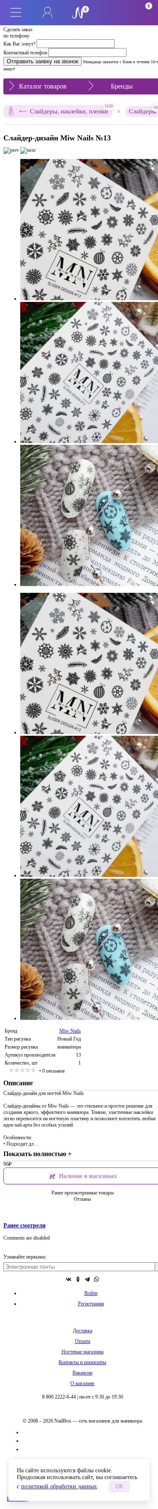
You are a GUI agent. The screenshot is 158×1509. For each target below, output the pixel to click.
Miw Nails (70, 1031)
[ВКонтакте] (68, 1279)
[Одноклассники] (78, 1279)
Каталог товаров (43, 86)
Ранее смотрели (24, 1225)
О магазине (82, 1383)
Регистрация (91, 1304)
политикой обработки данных (59, 1486)
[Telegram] (87, 1279)
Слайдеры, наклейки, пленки (71, 110)
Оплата (82, 1341)
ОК (119, 1486)
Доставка (82, 1331)
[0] (110, 12)
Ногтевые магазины (83, 1352)
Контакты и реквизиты (82, 1362)
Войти (90, 1293)
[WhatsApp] (96, 1279)
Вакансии (82, 1373)
